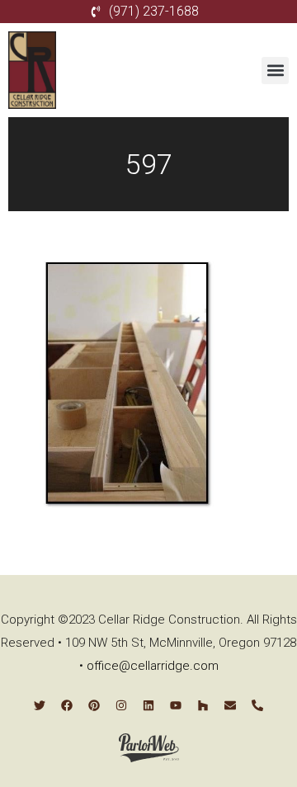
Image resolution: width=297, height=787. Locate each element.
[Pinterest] (94, 705)
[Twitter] (39, 705)
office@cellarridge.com (153, 665)
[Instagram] (121, 705)
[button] (275, 70)
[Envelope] (230, 705)
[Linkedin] (148, 705)
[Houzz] (202, 705)
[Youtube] (175, 705)
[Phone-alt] (257, 705)
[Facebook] (66, 705)
